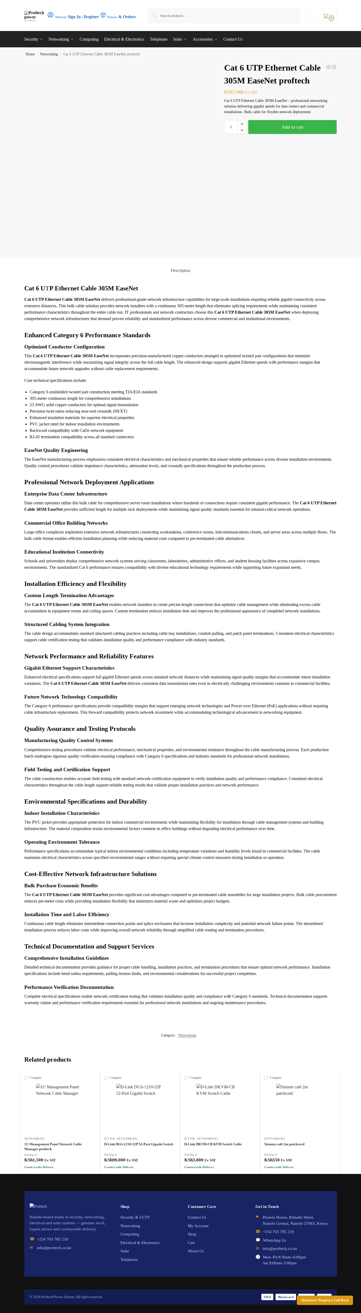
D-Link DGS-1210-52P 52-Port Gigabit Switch (138, 1144)
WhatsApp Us (274, 1240)
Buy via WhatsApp (62, 1168)
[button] (323, 15)
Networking (49, 54)
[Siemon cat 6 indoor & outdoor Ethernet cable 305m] (328, 67)
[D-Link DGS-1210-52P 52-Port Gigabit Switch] (140, 1108)
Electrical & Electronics (140, 1243)
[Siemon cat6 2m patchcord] (300, 1108)
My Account (198, 1226)
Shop (192, 1234)
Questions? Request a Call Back (325, 1300)
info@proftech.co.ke (54, 1248)
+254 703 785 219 (52, 1239)
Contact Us (197, 1217)
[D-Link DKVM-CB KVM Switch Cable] (220, 1108)
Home (30, 54)
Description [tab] (180, 270)
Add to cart (293, 127)
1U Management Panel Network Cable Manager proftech (53, 1146)
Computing (130, 1234)
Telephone (129, 1259)
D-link (109, 1138)
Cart (191, 1243)
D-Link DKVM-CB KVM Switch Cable (213, 1144)
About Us (196, 1251)
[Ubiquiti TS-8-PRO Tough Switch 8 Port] (334, 67)
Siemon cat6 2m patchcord (284, 1144)
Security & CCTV (135, 1217)
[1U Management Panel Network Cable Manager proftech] (60, 1108)
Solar (125, 1251)
